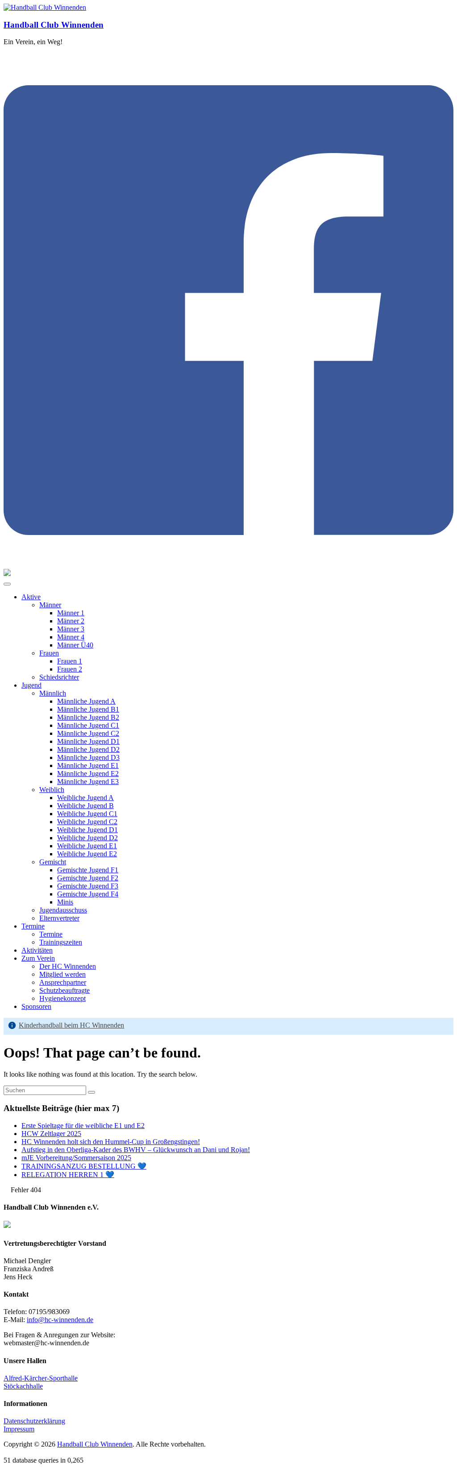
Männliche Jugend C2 (88, 733)
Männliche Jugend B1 (88, 709)
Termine (33, 926)
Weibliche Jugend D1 (87, 830)
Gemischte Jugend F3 (87, 886)
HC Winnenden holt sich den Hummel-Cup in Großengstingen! (110, 1141)
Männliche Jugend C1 (88, 725)
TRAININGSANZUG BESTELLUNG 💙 (83, 1166)
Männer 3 (70, 629)
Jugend (31, 685)
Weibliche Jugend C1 (87, 813)
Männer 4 (70, 637)
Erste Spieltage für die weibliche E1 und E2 (83, 1125)
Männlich (52, 693)
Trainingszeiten (60, 942)
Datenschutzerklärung (34, 1421)
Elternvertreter (59, 918)
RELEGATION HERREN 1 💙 (67, 1174)
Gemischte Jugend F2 (87, 878)
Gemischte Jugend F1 (87, 870)
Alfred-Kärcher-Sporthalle (41, 1378)
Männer (50, 605)
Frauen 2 (69, 669)
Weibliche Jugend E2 (87, 854)
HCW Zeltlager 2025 (51, 1133)
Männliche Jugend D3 (88, 757)
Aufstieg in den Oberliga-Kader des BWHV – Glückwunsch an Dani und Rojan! (135, 1149)
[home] (6, 1190)
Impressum (19, 1429)
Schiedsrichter (59, 677)
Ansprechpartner (62, 982)
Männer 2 (70, 621)
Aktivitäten (37, 950)
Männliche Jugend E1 (88, 765)
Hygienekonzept (62, 998)
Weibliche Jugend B (85, 805)
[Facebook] (228, 564)
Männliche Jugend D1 (88, 741)
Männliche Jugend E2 (88, 773)
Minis (65, 902)
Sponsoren (36, 1006)
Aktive (31, 597)
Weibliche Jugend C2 (87, 821)
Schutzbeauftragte (64, 990)
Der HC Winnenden (67, 966)
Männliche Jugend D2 (88, 749)
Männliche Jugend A (86, 701)
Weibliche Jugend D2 (87, 838)
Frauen (49, 653)
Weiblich (51, 789)
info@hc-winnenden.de (60, 1319)
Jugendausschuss (63, 910)
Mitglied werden (62, 974)
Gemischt (52, 862)
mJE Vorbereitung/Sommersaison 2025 (76, 1157)
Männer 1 (70, 613)
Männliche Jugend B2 (88, 717)
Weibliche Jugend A (85, 797)
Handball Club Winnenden (54, 24)
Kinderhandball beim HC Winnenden (71, 1025)
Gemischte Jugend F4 (87, 894)
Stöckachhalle (23, 1386)
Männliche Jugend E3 (88, 781)
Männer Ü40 (75, 645)
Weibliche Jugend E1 (87, 846)
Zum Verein (38, 958)
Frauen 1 (69, 661)
